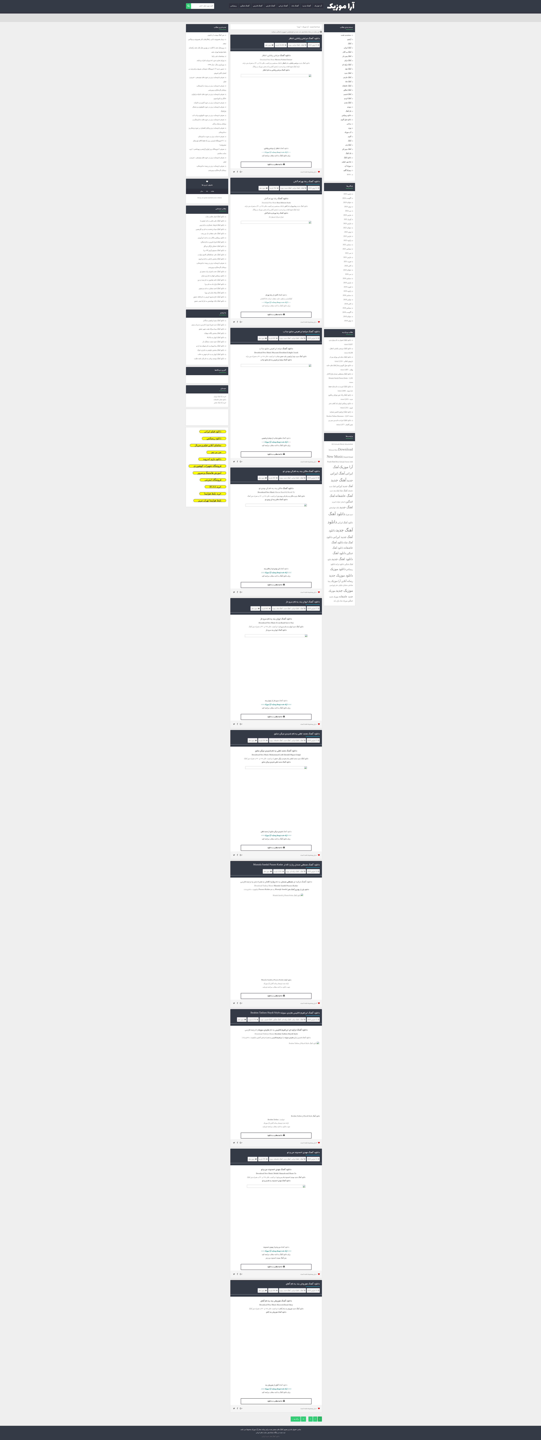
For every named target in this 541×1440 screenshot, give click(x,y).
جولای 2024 (347, 202)
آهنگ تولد (348, 69)
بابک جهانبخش (334, 508)
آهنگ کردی (347, 98)
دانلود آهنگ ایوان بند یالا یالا (215, 337)
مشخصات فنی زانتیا (218, 56)
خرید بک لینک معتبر (220, 402)
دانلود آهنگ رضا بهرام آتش (306, 181)
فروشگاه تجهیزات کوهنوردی (207, 466)
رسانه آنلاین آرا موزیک (342, 581)
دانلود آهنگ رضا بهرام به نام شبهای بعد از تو (210, 346)
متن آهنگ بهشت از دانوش (216, 35)
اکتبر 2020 (347, 266)
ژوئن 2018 (347, 320)
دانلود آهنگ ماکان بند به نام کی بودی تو (301, 471)
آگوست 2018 (346, 312)
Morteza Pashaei (280, 59)
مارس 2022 (347, 236)
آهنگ (349, 43)
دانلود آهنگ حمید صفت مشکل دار (213, 341)
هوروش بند (288, 1308)
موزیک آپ (348, 166)
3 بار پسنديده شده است (309, 1003)
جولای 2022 (347, 228)
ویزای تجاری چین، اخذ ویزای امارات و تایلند (210, 60)
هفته (212, 191)
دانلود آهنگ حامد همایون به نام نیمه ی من (211, 280)
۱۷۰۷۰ (349, 174)
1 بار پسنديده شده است (309, 462)
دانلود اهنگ (339, 553)
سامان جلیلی (343, 585)
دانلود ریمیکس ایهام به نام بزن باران (212, 276)
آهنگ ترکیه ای (346, 64)
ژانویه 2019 (347, 291)
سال (201, 191)
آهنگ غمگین (245, 6)
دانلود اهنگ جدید (342, 559)
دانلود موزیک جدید (341, 575)
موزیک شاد (343, 601)
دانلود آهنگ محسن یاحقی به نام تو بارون (211, 259)
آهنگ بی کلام (347, 52)
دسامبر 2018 (347, 295)
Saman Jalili (349, 462)
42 (303, 1419)
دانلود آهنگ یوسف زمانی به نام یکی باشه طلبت (209, 358)
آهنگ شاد (295, 6)
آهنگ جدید (306, 6)
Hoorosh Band (282, 1305)
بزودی (349, 107)
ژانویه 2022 (347, 240)
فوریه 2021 (347, 261)
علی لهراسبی (333, 585)
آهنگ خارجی (270, 6)
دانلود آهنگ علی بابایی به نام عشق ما (212, 221)
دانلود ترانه (340, 564)
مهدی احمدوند (289, 1177)
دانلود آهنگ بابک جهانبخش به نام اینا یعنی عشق (209, 301)
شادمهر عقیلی (346, 162)
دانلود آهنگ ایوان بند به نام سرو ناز (303, 602)
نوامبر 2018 (347, 299)
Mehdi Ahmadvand (281, 1174)
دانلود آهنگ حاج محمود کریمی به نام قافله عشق (208, 297)
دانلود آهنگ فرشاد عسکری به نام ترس (211, 225)
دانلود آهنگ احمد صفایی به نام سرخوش (211, 288)
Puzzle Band (331, 462)
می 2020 (348, 274)
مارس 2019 (347, 282)
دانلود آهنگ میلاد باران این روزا (214, 292)
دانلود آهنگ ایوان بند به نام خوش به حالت (211, 354)
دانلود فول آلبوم (346, 119)
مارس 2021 (347, 257)
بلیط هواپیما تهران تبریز (209, 500)
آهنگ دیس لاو (346, 149)
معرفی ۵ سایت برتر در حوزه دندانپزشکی (211, 136)
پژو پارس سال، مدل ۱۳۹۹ (215, 64)
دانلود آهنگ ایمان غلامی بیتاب (215, 216)
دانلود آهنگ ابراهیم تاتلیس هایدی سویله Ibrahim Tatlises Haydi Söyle (285, 1013)
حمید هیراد (349, 515)
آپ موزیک (348, 132)
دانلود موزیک (338, 569)
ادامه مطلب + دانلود (274, 165)
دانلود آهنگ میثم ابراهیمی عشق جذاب (301, 331)
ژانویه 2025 (347, 194)
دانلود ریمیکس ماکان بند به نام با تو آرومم (211, 238)
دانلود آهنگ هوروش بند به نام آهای (303, 1284)
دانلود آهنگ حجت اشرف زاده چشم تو (212, 271)
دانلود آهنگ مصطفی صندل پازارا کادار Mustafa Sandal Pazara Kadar (286, 865)
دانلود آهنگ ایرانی (345, 522)
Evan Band (280, 623)
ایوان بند (289, 626)
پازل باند (336, 601)
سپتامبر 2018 (347, 308)
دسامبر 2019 (347, 278)
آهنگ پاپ (348, 145)
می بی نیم (216, 452)
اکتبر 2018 (347, 304)
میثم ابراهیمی (291, 356)
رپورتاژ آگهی (347, 170)
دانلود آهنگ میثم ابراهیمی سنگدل (213, 320)
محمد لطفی (293, 758)
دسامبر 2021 (347, 244)
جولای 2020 (347, 270)
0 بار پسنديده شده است (309, 172)
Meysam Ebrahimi (279, 353)
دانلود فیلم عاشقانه (220, 399)
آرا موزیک (318, 6)
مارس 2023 (347, 223)
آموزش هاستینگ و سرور (209, 473)
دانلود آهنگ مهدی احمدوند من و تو (303, 1152)
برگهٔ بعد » (295, 1419)
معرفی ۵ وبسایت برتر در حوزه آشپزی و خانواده (209, 103)
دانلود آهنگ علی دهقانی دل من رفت (212, 233)
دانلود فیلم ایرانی (212, 431)
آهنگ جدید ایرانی (344, 486)
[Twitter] (234, 172)
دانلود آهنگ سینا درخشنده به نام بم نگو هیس (210, 229)
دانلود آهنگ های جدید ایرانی (271, 1436)
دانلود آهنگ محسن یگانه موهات (214, 333)
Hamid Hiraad (348, 457)
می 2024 (348, 211)
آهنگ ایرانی (283, 6)
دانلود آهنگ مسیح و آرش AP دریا (213, 250)
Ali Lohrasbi (336, 444)
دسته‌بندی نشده (346, 35)
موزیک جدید (344, 590)
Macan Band (280, 492)
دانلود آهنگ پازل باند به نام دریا (214, 284)
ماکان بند (291, 496)
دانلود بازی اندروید (212, 459)
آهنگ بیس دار (346, 56)
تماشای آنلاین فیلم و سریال (208, 445)
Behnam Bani (333, 450)
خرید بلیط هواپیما (212, 493)
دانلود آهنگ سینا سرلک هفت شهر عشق (211, 329)
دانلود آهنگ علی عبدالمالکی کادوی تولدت (211, 254)
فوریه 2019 (347, 287)
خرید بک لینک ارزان (220, 396)
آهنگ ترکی (347, 60)
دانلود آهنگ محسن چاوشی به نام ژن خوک (210, 350)
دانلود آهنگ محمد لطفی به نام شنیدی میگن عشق (297, 734)
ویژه (349, 128)
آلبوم (349, 136)
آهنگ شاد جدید (334, 491)
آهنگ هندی (347, 103)
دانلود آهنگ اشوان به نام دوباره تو (340, 340)
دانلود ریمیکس (346, 115)
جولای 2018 (347, 316)
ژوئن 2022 (347, 232)
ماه (207, 191)
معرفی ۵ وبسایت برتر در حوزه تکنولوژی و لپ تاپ (208, 115)
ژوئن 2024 (347, 206)
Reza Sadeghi (340, 462)
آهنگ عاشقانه (346, 86)
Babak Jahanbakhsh (346, 444)
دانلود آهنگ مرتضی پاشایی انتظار (340, 348)
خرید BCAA (215, 486)
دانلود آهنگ (347, 157)
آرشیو (349, 39)
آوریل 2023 (347, 219)
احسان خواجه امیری (338, 502)
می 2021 (348, 253)
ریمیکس (233, 6)
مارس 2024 (347, 215)
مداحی (349, 124)
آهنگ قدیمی (257, 6)
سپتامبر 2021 (347, 249)
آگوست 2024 (346, 198)
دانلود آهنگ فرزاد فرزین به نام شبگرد (212, 242)
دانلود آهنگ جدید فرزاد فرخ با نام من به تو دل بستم (208, 325)
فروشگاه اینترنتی (213, 479)
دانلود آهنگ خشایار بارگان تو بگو (214, 246)
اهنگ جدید (346, 507)
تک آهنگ (348, 111)
